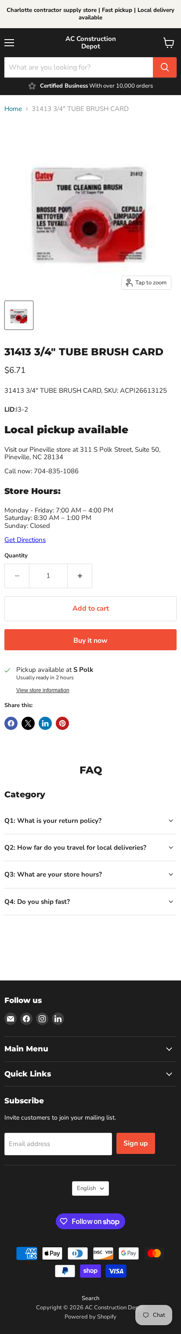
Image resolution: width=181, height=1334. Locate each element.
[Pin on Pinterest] (62, 723)
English (86, 1188)
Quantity (16, 556)
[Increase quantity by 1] (80, 576)
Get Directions (25, 539)
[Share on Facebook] (11, 723)
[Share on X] (28, 723)
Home (13, 109)
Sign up (135, 1143)
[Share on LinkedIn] (45, 723)
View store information (42, 690)
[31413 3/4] (19, 315)
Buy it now (90, 640)
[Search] (165, 67)
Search (90, 1298)
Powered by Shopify (90, 1317)
